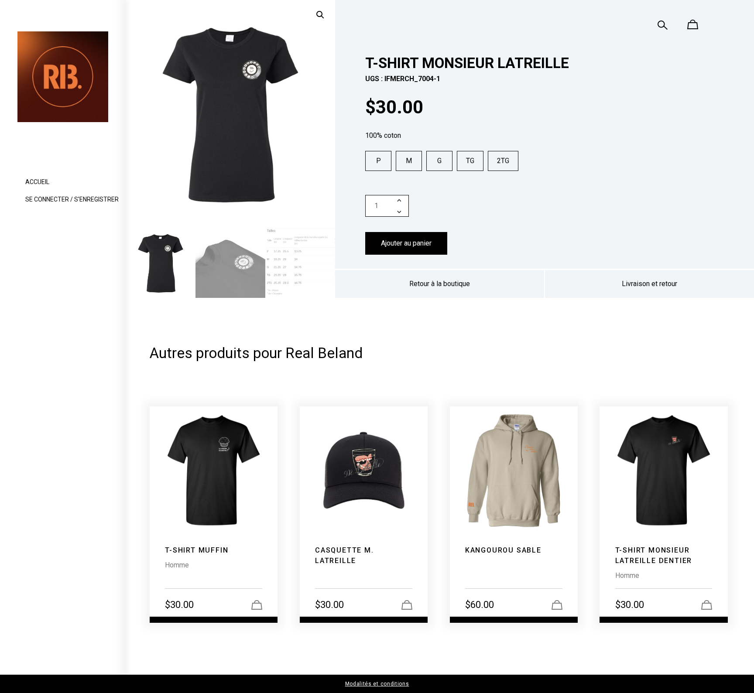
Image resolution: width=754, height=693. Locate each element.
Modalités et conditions (377, 684)
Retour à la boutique (439, 284)
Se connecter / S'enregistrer (72, 199)
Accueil (37, 181)
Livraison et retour (649, 284)
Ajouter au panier (406, 243)
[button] (320, 15)
